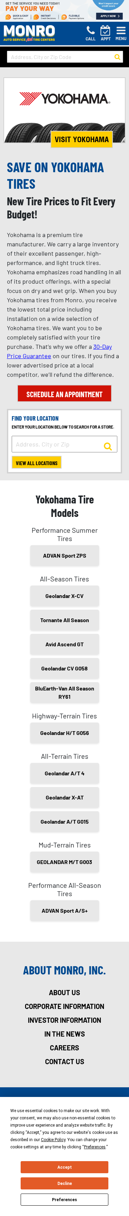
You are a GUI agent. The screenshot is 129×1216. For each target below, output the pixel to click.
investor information (64, 1020)
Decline (64, 1183)
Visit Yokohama (82, 139)
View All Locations (36, 463)
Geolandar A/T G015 (65, 821)
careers (64, 1047)
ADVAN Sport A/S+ (65, 910)
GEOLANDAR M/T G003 (64, 862)
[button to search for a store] (117, 56)
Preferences (64, 1199)
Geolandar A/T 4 (65, 773)
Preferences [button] (95, 1147)
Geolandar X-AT (65, 797)
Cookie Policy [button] (53, 1139)
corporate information (64, 1006)
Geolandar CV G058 (64, 668)
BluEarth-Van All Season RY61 (64, 692)
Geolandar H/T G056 (64, 732)
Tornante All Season (64, 620)
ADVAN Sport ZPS (64, 555)
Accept (64, 1167)
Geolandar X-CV (64, 595)
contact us (64, 1061)
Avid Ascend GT (64, 644)
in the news (64, 1034)
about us (64, 992)
